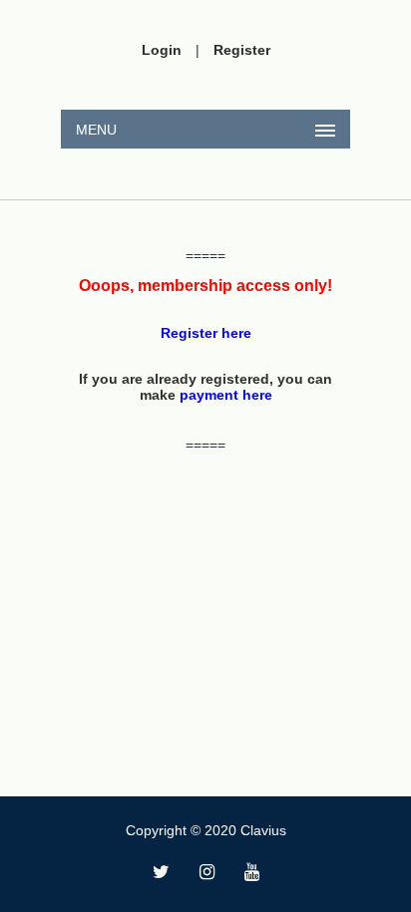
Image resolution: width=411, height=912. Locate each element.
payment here (226, 395)
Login (162, 50)
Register (241, 50)
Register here (206, 333)
